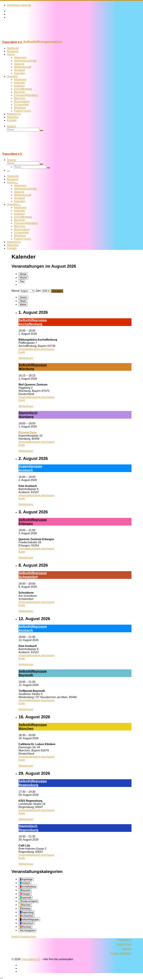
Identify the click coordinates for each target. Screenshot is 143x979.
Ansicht (24, 936)
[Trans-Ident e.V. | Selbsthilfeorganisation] (22, 38)
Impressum (124, 939)
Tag (22, 281)
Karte (21, 352)
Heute (23, 301)
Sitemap (126, 948)
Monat (23, 274)
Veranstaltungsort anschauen (36, 349)
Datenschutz (123, 944)
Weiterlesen (25, 358)
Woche (23, 277)
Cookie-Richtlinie (120, 953)
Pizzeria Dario (27, 432)
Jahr (38, 290)
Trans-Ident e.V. (31, 959)
